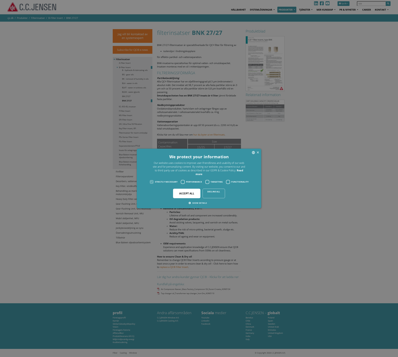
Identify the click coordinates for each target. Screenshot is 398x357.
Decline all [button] (213, 191)
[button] (199, 202)
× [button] (258, 152)
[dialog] (199, 178)
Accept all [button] (186, 193)
